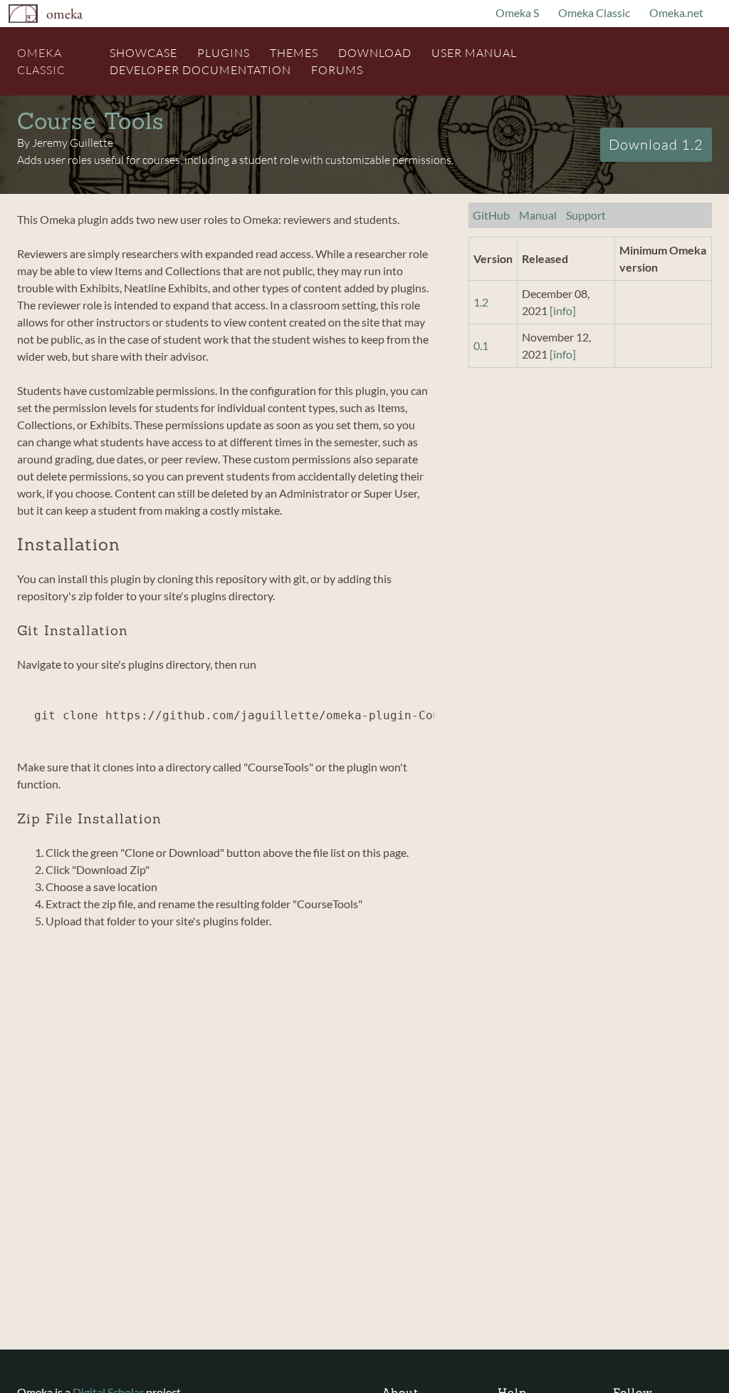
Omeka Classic (594, 12)
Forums (337, 70)
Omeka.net (676, 12)
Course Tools (90, 120)
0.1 (480, 345)
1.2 (480, 302)
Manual (538, 215)
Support (586, 215)
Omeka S (517, 12)
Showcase (143, 53)
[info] (563, 310)
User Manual (474, 53)
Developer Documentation (200, 70)
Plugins (223, 53)
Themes (294, 53)
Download (374, 53)
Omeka (64, 13)
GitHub (491, 215)
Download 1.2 (656, 144)
